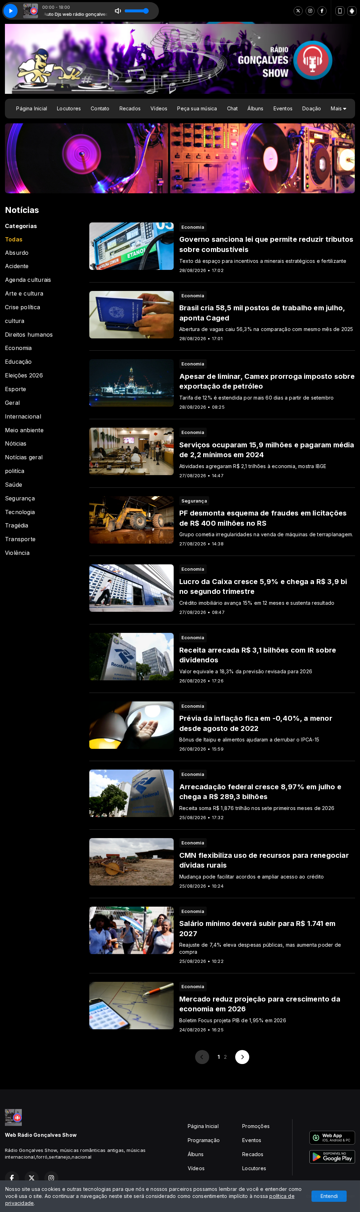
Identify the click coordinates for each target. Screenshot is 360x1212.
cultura (14, 321)
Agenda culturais (28, 280)
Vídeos (158, 108)
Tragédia (16, 525)
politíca (15, 471)
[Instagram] (310, 10)
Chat (232, 108)
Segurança (20, 498)
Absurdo (16, 252)
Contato (100, 108)
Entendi (329, 1196)
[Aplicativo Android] (351, 10)
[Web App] (340, 10)
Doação (311, 108)
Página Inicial (31, 108)
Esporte (15, 389)
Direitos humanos (29, 334)
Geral (12, 403)
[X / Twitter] (298, 10)
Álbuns (255, 108)
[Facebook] (322, 10)
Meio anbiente (24, 430)
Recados (130, 108)
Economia (18, 348)
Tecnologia (20, 512)
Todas (13, 239)
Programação (204, 1140)
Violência (17, 553)
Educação (18, 361)
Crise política (22, 307)
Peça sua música (197, 108)
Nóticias (16, 443)
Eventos (283, 108)
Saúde (13, 484)
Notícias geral (24, 457)
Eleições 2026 (24, 375)
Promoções (256, 1126)
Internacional (23, 416)
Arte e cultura (24, 293)
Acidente (17, 266)
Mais (337, 108)
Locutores (69, 108)
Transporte (20, 539)
